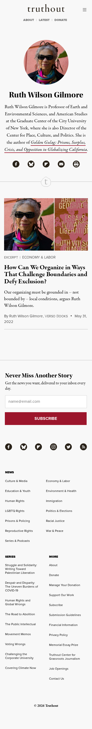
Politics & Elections (59, 511)
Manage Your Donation (64, 585)
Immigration (54, 501)
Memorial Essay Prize (63, 645)
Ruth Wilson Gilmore (26, 316)
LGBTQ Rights (15, 511)
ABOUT (28, 20)
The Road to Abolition (20, 614)
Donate (54, 575)
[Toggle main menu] (86, 10)
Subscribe (56, 605)
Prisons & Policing (17, 521)
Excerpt (11, 257)
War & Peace (54, 531)
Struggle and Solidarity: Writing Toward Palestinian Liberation (21, 569)
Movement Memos (18, 634)
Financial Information (63, 625)
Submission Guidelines (65, 615)
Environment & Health (61, 491)
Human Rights (15, 501)
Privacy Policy (58, 635)
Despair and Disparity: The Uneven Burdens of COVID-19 (21, 586)
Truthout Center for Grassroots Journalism (64, 657)
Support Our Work (61, 595)
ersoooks (56, 316)
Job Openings (58, 668)
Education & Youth (17, 491)
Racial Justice (55, 521)
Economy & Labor (39, 257)
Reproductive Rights (19, 531)
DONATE (60, 20)
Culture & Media (16, 481)
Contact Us (56, 678)
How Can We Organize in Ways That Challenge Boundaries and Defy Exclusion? (45, 274)
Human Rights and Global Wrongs (17, 602)
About (53, 565)
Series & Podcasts (17, 541)
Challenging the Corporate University (19, 656)
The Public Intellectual (20, 624)
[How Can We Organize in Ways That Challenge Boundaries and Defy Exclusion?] (46, 224)
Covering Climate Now (20, 668)
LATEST (44, 20)
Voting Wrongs (15, 644)
